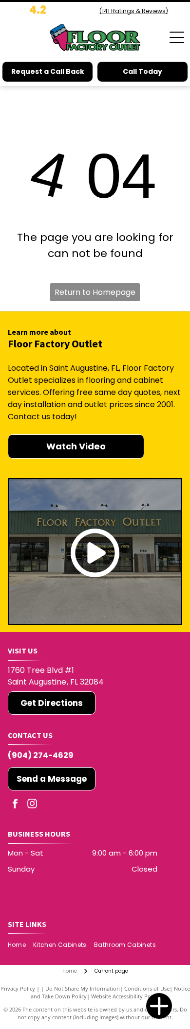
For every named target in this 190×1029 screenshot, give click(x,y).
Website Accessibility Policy (125, 996)
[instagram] (32, 804)
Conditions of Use (147, 988)
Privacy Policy (17, 988)
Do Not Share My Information (82, 988)
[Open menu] (177, 37)
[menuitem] (20, 944)
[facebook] (15, 804)
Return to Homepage (95, 292)
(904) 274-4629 (41, 755)
